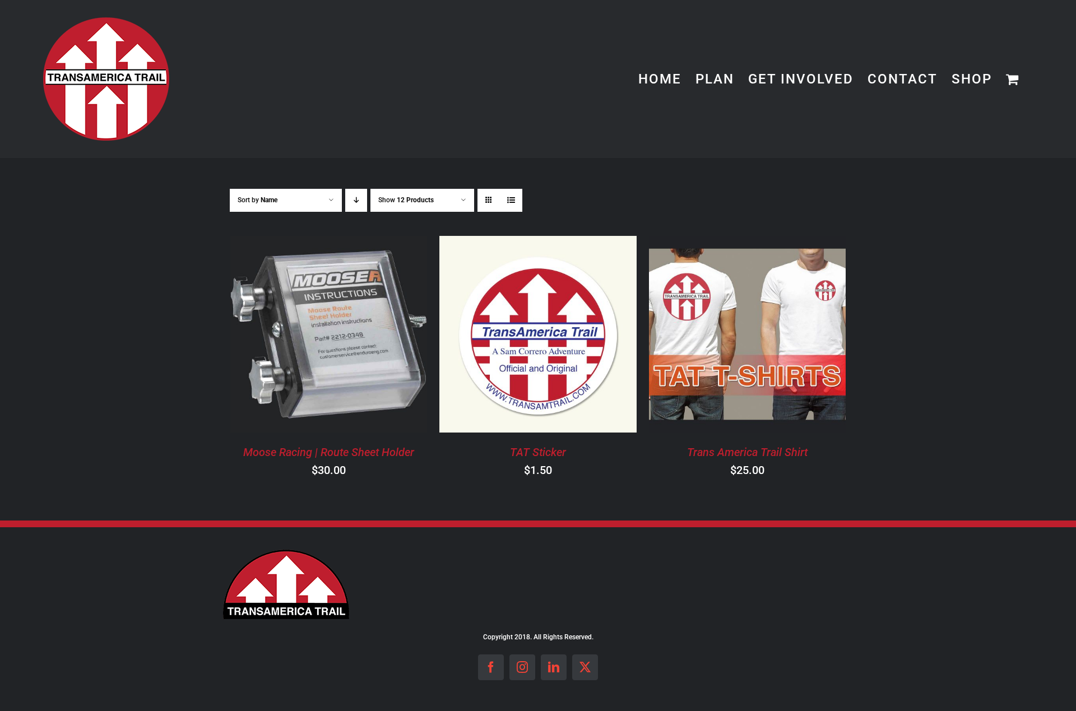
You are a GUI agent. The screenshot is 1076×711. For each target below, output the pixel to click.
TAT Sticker (538, 452)
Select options (715, 336)
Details (373, 336)
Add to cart (296, 336)
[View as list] (511, 200)
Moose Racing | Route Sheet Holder (328, 452)
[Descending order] (356, 200)
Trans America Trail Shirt (747, 452)
